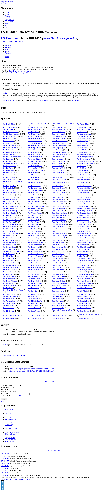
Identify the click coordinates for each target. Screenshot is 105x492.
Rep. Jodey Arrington (35, 258)
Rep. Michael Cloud (58, 208)
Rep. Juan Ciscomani (35, 141)
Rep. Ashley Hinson (34, 143)
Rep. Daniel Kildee (83, 152)
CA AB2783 (5, 473)
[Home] (3, 3)
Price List (8, 414)
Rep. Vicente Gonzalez (84, 195)
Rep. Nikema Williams (84, 138)
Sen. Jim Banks (82, 256)
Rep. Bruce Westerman (10, 152)
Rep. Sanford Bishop (9, 166)
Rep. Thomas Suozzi (9, 276)
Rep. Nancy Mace (34, 134)
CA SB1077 (5, 461)
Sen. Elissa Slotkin (9, 217)
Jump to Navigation (7, 2)
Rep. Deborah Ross (9, 150)
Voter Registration (11, 428)
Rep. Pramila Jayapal (9, 145)
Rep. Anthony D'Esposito (36, 242)
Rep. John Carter (8, 190)
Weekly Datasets (10, 419)
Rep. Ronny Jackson (83, 226)
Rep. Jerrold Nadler (9, 231)
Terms (11, 479)
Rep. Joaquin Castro (9, 247)
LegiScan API (9, 20)
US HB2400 (5, 459)
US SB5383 (5, 456)
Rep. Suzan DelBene (84, 215)
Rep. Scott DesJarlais (10, 270)
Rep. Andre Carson (9, 236)
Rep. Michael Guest (9, 245)
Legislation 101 (10, 438)
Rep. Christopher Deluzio (85, 260)
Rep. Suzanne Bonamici (10, 224)
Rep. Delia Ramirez (83, 318)
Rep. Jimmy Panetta (58, 226)
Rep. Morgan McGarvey (85, 274)
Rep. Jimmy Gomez (9, 294)
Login (7, 27)
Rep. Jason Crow (82, 136)
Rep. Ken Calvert (33, 265)
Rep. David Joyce (33, 288)
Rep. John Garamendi (59, 175)
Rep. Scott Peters (8, 143)
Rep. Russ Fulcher (58, 303)
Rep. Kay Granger (9, 177)
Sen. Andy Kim (33, 163)
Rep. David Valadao (83, 159)
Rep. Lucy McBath (83, 148)
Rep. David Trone (83, 143)
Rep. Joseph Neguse (58, 148)
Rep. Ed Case (32, 229)
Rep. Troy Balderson (83, 294)
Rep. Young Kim (57, 199)
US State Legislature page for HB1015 (13, 41)
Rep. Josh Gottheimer (35, 190)
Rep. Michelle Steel (83, 199)
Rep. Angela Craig (83, 145)
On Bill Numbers (10, 439)
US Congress (10, 38)
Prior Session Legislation (60, 38)
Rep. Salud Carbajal (34, 138)
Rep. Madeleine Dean (59, 129)
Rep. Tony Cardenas (34, 272)
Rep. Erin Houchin (58, 308)
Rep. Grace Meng (8, 260)
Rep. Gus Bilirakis (58, 249)
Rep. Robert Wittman (35, 166)
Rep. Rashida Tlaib (83, 301)
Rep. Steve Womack (58, 134)
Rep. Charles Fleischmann (11, 220)
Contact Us (4, 479)
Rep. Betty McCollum (35, 157)
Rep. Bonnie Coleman (59, 315)
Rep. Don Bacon (33, 152)
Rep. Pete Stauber (82, 263)
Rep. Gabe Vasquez (83, 236)
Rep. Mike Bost (82, 127)
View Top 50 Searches (52, 382)
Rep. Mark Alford (8, 256)
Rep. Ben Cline (8, 288)
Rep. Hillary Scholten (59, 136)
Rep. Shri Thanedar (34, 274)
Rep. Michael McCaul (59, 220)
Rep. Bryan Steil (57, 217)
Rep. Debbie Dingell (59, 138)
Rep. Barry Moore (83, 267)
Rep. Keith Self (33, 172)
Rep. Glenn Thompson (35, 256)
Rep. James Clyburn (58, 281)
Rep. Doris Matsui (9, 279)
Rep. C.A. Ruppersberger (11, 206)
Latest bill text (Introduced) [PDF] (17, 73)
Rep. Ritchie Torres (83, 303)
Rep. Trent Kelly (57, 166)
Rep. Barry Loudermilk (35, 251)
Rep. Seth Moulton (58, 159)
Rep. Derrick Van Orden (60, 247)
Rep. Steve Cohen (58, 294)
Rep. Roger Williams (34, 199)
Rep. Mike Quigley (58, 197)
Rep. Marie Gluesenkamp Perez (62, 310)
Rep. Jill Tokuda (82, 291)
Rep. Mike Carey (33, 197)
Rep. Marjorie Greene (10, 229)
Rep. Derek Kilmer (9, 124)
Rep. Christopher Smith (84, 270)
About (7, 14)
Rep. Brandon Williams (84, 229)
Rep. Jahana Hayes (34, 238)
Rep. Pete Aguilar (82, 141)
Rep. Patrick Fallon (83, 217)
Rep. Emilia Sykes (34, 294)
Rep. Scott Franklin (34, 311)
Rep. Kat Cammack (58, 276)
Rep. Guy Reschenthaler (85, 208)
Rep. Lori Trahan (8, 168)
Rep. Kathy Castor (9, 138)
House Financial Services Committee (21, 71)
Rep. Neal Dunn (82, 254)
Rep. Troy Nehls (8, 308)
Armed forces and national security (13, 355)
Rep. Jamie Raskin (9, 195)
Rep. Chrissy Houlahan (84, 211)
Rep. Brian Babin (57, 274)
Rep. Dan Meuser (82, 177)
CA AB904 (4, 468)
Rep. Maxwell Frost (58, 157)
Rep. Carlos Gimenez (35, 204)
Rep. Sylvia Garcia (9, 303)
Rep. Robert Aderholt (84, 285)
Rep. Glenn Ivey (57, 150)
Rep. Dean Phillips (34, 129)
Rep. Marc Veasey (9, 154)
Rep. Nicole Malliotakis (59, 215)
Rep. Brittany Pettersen (10, 132)
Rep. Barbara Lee (58, 256)
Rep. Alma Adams (58, 240)
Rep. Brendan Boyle (58, 233)
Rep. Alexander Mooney (85, 188)
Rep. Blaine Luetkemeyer (60, 177)
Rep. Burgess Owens (84, 186)
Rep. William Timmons (84, 129)
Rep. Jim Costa (33, 224)
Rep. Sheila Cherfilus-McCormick (88, 314)
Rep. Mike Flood (33, 249)
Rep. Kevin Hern (8, 274)
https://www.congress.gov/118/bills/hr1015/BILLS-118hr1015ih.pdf (31, 371)
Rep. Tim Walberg (58, 301)
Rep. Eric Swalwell (58, 238)
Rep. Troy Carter (57, 231)
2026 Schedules (10, 410)
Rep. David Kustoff (83, 299)
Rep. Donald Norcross (59, 141)
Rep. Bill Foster (82, 168)
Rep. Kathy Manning (10, 285)
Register (7, 12)
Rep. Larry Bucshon (83, 202)
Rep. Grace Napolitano (59, 213)
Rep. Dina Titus (33, 192)
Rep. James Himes (83, 182)
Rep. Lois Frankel (8, 240)
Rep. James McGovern (10, 233)
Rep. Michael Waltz (9, 265)
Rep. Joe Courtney (9, 222)
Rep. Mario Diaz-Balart (35, 283)
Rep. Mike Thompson (84, 233)
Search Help (9, 425)
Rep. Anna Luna (33, 168)
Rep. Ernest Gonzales (35, 208)
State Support (9, 441)
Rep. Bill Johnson (8, 170)
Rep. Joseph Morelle (58, 182)
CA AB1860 (5, 454)
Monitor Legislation (8, 100)
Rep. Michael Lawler (35, 175)
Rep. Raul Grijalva (83, 311)
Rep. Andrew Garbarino (10, 296)
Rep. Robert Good (58, 195)
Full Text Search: (6, 393)
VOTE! (7, 25)
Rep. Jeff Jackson (82, 150)
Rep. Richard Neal (34, 247)
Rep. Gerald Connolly (10, 211)
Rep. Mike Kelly (57, 299)
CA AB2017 (5, 470)
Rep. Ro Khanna (8, 208)
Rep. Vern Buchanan (59, 229)
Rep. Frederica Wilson (35, 188)
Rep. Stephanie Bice (83, 192)
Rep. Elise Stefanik (58, 172)
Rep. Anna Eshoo (8, 272)
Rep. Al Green (32, 195)
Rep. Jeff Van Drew (58, 161)
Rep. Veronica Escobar (10, 301)
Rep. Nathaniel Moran (10, 192)
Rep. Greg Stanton (58, 305)
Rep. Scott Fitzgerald (84, 175)
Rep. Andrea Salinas (58, 204)
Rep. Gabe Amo (57, 260)
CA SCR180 (5, 463)
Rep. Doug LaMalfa (58, 168)
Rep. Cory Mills (33, 299)
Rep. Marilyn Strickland (35, 127)
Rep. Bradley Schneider (35, 267)
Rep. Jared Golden (34, 308)
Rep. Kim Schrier (82, 172)
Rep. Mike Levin (82, 245)
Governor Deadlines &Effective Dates (12, 433)
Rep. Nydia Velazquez (10, 281)
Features (7, 16)
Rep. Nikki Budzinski (10, 226)
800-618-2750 (25, 479)
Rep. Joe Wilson (33, 291)
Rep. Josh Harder (57, 163)
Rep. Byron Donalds (9, 213)
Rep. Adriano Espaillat (59, 283)
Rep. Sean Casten (33, 217)
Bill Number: (5, 389)
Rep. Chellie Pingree (59, 143)
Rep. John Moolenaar (84, 134)
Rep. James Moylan (9, 197)
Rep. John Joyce (57, 127)
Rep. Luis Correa (33, 132)
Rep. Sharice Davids (58, 222)
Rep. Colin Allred (58, 211)
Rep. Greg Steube (33, 136)
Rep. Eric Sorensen (9, 305)
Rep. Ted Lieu (32, 150)
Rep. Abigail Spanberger (85, 283)
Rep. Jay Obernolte (83, 197)
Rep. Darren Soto (57, 258)
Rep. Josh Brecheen (34, 318)
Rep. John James (82, 190)
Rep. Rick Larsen (33, 236)
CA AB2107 (5, 466)
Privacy (17, 479)
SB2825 (5, 345)
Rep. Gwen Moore (58, 296)
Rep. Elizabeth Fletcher (10, 215)
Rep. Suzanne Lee (83, 179)
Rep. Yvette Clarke (34, 279)
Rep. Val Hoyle (33, 211)
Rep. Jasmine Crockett (84, 258)
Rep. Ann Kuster (8, 141)
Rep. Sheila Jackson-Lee (36, 170)
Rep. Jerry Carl (57, 265)
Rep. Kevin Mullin (83, 220)
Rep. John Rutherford (35, 202)
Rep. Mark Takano (34, 226)
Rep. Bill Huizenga (9, 254)
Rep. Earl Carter (8, 161)
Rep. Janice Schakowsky (36, 206)
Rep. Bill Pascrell (33, 177)
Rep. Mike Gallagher (34, 161)
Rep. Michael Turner (9, 242)
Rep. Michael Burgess (84, 242)
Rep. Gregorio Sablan (84, 222)
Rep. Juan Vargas (33, 222)
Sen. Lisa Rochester (83, 154)
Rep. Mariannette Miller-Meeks (62, 123)
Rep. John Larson (33, 240)
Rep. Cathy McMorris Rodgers (38, 123)
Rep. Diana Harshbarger (11, 267)
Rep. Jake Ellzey (33, 215)
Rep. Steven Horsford (59, 206)
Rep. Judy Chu (8, 175)
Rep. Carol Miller (57, 186)
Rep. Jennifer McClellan (60, 285)
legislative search (77, 100)
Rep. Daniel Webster (59, 288)
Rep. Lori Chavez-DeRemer (86, 161)
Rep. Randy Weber (58, 170)
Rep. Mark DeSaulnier (59, 154)
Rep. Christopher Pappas (85, 157)
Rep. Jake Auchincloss (35, 315)
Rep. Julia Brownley (34, 179)
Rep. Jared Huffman (34, 276)
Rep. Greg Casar (33, 296)
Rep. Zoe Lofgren (33, 285)
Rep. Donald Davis (83, 224)
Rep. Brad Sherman (83, 279)
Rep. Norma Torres (58, 242)
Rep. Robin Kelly (33, 303)
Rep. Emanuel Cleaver (84, 213)
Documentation (10, 423)
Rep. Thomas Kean (83, 249)
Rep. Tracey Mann (83, 124)
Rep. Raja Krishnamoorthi (11, 157)
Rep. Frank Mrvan (58, 291)
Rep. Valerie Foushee (35, 245)
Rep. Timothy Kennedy (84, 276)
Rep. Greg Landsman (59, 152)
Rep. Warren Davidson (10, 238)
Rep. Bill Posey (57, 190)
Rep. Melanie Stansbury (35, 301)
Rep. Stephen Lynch (9, 179)
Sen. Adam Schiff (82, 231)
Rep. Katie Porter (57, 272)
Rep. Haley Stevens (34, 148)
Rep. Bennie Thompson (60, 236)
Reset (2, 401)
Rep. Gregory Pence (34, 305)
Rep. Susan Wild (33, 220)
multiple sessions (44, 100)
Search (7, 23)
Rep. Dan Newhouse (59, 145)
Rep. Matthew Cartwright (11, 134)
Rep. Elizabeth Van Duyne (36, 145)
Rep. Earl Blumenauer (10, 136)
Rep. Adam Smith (33, 260)
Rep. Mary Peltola (9, 283)
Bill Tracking (9, 21)
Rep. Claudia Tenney (84, 204)
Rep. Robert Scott (8, 204)
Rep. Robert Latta (82, 170)
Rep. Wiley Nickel (34, 231)
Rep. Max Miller (82, 296)
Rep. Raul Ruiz (82, 132)
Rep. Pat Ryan (81, 166)
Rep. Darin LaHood (9, 318)
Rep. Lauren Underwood (36, 263)
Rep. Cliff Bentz (82, 240)
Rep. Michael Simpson (84, 288)
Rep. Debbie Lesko (58, 245)
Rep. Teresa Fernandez (59, 224)
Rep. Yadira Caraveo (9, 148)
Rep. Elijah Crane (8, 311)
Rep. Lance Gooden (34, 182)
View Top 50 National (52, 450)
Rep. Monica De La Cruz (85, 163)
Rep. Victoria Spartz (58, 267)
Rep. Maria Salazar (58, 254)
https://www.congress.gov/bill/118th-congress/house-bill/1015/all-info (31, 369)
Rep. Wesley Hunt (9, 172)
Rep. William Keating (35, 213)
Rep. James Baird (8, 202)
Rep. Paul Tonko (82, 272)
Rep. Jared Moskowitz (10, 127)
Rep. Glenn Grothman (84, 281)
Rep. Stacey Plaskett (58, 270)
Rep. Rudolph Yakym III (11, 251)
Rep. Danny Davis (83, 238)
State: (3, 385)
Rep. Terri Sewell (33, 233)
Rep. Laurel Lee (8, 159)
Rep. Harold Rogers (83, 247)
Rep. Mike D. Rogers (84, 206)
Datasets (7, 18)
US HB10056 (5, 475)
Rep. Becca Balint (34, 270)
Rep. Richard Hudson (59, 279)
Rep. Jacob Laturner (58, 192)
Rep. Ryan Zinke (8, 188)
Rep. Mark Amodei (83, 251)
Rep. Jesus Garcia (8, 258)
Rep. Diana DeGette (34, 281)
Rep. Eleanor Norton (59, 179)
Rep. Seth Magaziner (84, 308)
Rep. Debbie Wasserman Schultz (13, 182)
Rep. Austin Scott (8, 263)
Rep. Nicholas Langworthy (11, 315)
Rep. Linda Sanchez (58, 132)
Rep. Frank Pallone (9, 299)
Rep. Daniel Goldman (59, 318)
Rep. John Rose (8, 129)
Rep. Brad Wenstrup (34, 186)
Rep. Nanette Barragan (35, 254)
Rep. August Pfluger (34, 159)
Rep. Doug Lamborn (9, 186)
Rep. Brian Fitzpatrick (10, 199)
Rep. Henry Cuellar (34, 154)
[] (19, 395)
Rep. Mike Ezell (82, 305)
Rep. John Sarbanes (83, 265)
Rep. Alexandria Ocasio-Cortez (13, 290)
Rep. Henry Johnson (58, 263)
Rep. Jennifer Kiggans (59, 202)
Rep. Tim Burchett (9, 249)
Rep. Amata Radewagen (11, 163)
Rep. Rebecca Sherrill (59, 251)
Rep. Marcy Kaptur (58, 188)
